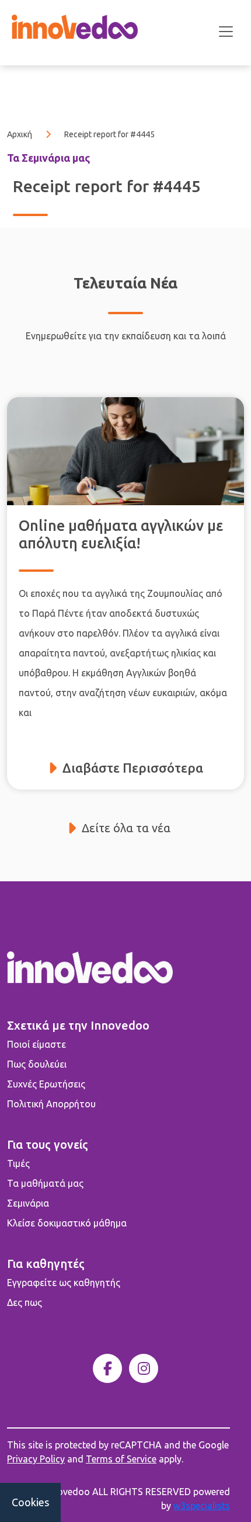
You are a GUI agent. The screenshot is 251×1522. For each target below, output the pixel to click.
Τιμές (18, 1163)
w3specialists (201, 1505)
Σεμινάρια (28, 1203)
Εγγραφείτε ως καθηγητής (63, 1282)
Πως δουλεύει (37, 1064)
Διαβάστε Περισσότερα (132, 767)
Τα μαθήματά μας (45, 1183)
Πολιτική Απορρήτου (51, 1104)
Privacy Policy (36, 1459)
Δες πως (24, 1302)
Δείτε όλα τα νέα (126, 828)
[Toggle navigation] (226, 31)
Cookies (30, 1502)
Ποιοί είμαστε (36, 1044)
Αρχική (19, 134)
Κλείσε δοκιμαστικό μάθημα (67, 1223)
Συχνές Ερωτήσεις (46, 1084)
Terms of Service (121, 1459)
